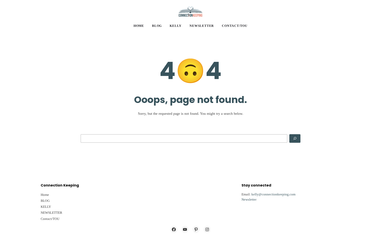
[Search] (294, 138)
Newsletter (249, 199)
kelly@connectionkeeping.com (273, 194)
